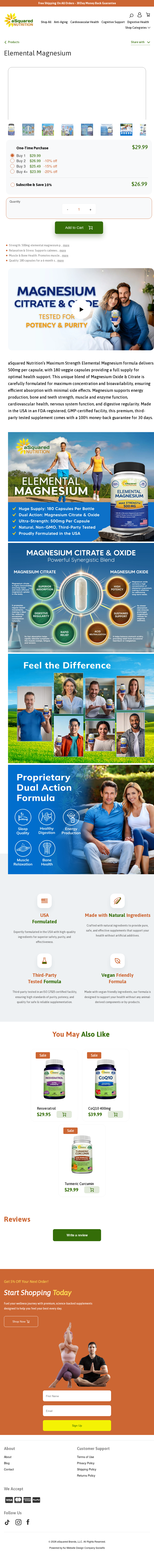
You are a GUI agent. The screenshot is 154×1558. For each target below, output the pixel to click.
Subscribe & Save (34, 185)
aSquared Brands (66, 1541)
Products (13, 42)
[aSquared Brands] (18, 21)
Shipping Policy (86, 1469)
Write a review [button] (77, 1235)
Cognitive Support (113, 22)
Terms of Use (85, 1457)
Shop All (46, 22)
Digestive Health (138, 22)
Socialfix (100, 1547)
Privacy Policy (85, 1463)
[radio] (13, 186)
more (66, 245)
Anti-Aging (61, 22)
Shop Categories (136, 27)
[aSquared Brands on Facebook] (27, 1522)
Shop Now (18, 1321)
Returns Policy (86, 1475)
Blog (7, 1463)
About (7, 1457)
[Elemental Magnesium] (77, 101)
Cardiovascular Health (84, 22)
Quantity (15, 201)
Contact (9, 1469)
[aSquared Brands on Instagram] (18, 1522)
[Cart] (148, 15)
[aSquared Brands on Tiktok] (7, 1522)
